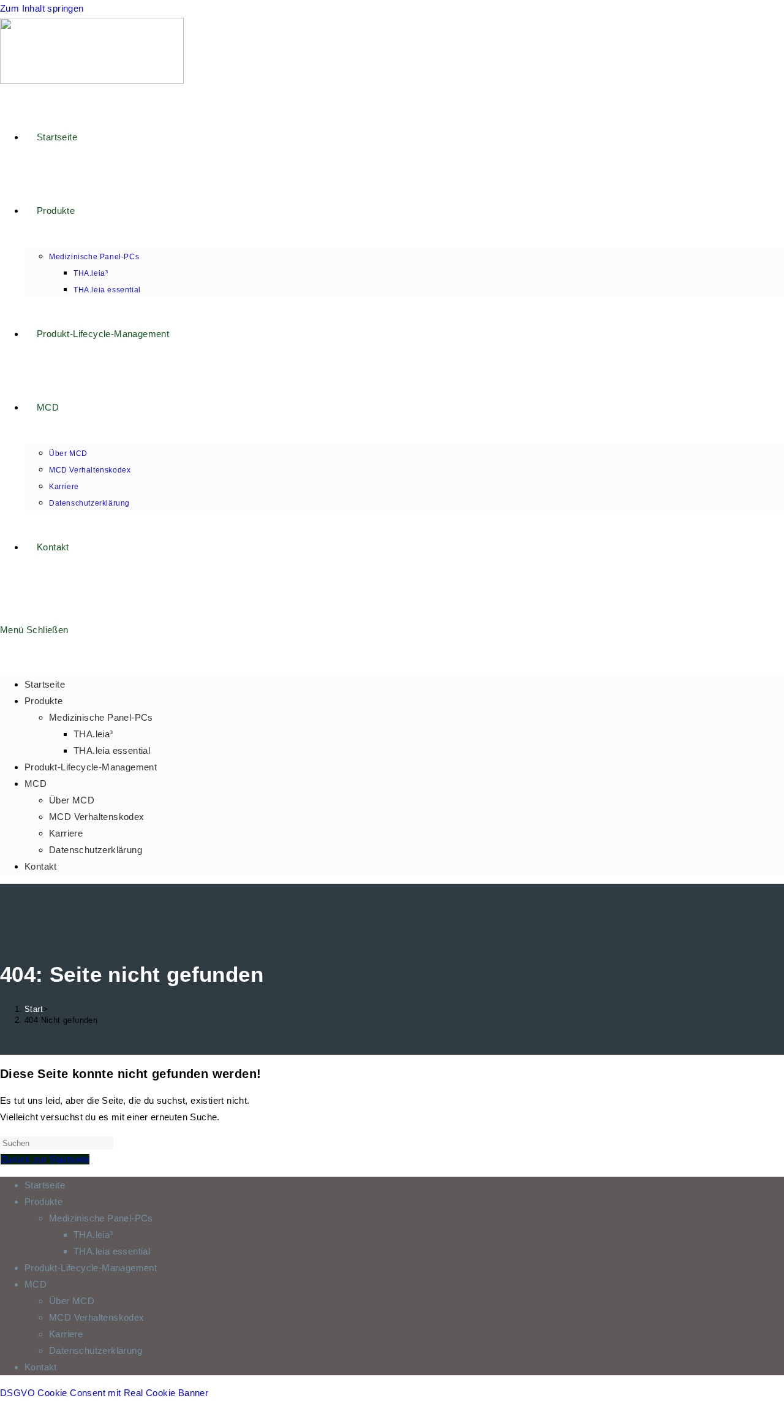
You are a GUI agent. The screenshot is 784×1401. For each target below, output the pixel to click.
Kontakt (40, 866)
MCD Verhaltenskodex (97, 816)
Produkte (43, 701)
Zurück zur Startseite (45, 1159)
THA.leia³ (93, 734)
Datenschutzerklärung (95, 850)
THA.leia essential (112, 750)
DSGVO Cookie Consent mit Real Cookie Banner (104, 1393)
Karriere (66, 833)
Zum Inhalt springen (42, 8)
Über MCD (71, 800)
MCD (35, 783)
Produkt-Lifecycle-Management (90, 767)
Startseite (44, 684)
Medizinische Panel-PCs (101, 717)
